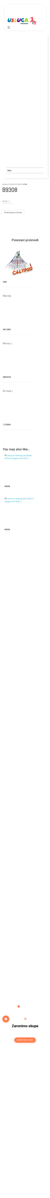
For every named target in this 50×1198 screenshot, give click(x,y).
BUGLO (19, 184)
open (40, 60)
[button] (7, 201)
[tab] (13, 212)
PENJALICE (12, 184)
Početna (5, 184)
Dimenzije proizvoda (13, 212)
